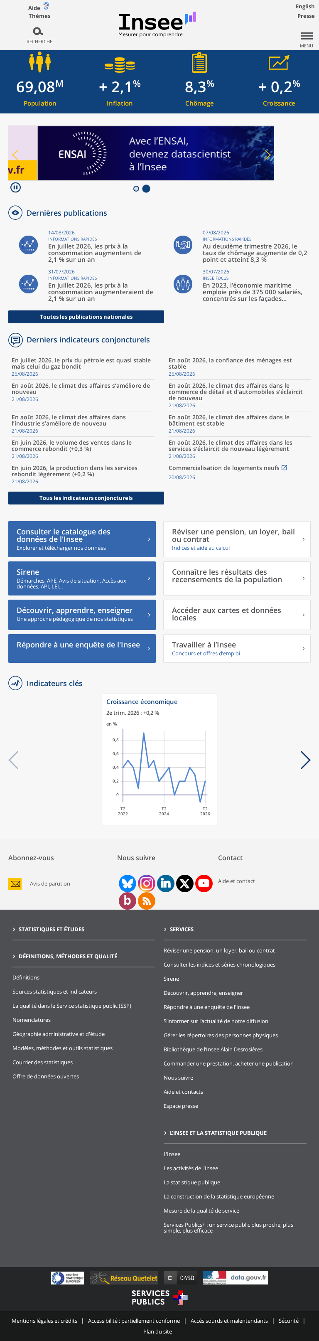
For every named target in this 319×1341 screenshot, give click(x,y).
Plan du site (157, 1331)
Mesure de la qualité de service (201, 1210)
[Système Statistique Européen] (68, 1284)
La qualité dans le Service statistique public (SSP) (71, 1005)
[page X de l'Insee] (184, 883)
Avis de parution (50, 883)
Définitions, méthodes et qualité (68, 956)
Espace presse (181, 1106)
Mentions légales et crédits (44, 1320)
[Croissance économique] (159, 824)
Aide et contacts (183, 1091)
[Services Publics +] (159, 1306)
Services (182, 929)
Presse (306, 16)
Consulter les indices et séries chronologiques (219, 964)
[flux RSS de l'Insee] (147, 901)
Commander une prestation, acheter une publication (229, 1063)
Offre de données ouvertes (45, 1076)
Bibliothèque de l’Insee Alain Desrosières (213, 1049)
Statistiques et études (51, 929)
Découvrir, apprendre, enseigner (203, 993)
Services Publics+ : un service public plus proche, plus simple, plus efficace (228, 1227)
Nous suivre (178, 1077)
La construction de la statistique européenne (219, 1196)
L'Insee (172, 1154)
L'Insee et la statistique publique (218, 1133)
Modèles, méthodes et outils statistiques (62, 1048)
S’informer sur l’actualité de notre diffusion (216, 1021)
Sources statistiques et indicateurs (54, 991)
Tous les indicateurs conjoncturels (86, 498)
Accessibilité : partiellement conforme (134, 1320)
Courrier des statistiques (42, 1062)
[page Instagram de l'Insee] (145, 883)
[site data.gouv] (235, 1284)
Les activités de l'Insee (191, 1168)
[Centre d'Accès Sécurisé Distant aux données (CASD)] (181, 1284)
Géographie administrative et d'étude (58, 1034)
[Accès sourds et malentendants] (46, 8)
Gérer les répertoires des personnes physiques (221, 1035)
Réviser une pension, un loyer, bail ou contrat (219, 950)
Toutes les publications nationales (86, 316)
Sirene (171, 978)
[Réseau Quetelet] (125, 1284)
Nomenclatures (31, 1020)
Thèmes (39, 16)
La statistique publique (192, 1182)
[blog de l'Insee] (127, 901)
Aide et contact (236, 881)
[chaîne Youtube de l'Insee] (203, 883)
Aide (34, 8)
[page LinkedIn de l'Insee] (165, 883)
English (305, 6)
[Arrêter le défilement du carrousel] (15, 188)
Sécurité (289, 1320)
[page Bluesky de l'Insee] (126, 883)
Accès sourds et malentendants (229, 1320)
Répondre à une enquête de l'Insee (207, 1007)
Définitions (25, 977)
